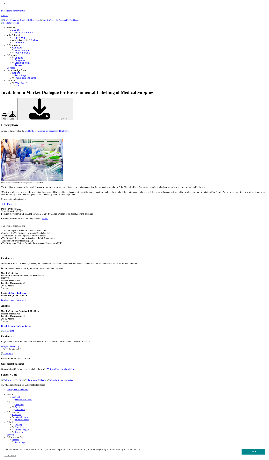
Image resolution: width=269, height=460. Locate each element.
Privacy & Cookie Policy (18, 389)
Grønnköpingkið (23, 63)
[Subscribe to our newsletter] (60, 380)
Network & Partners (24, 32)
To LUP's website (9, 204)
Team (17, 85)
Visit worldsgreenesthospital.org (61, 369)
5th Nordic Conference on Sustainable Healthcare (47, 131)
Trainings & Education (26, 78)
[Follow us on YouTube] (12, 380)
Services (11, 68)
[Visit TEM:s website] (7, 353)
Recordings (20, 75)
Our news (17, 48)
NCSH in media (22, 53)
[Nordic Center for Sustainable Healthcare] (7, 331)
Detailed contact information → (16, 326)
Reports (16, 73)
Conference (20, 42)
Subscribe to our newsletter (13, 11)
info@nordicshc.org (16, 293)
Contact (4, 15)
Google (12, 119)
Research (19, 65)
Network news (22, 50)
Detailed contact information (13, 300)
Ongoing (19, 58)
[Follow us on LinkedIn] (35, 380)
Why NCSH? (21, 83)
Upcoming (20, 37)
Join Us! (16, 30)
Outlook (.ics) (66, 119)
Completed (20, 60)
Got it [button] (253, 452)
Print (4, 119)
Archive (35, 40)
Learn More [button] (10, 455)
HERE (45, 218)
